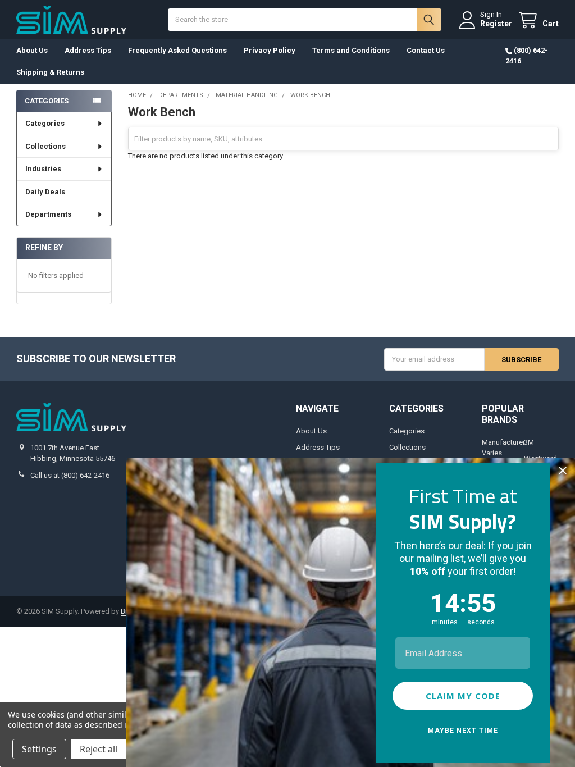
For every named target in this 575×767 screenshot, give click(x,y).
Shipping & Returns (50, 72)
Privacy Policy (269, 50)
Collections (45, 146)
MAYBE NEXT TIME (463, 730)
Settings (39, 749)
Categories (45, 123)
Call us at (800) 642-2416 (69, 475)
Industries (43, 169)
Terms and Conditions (351, 50)
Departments (48, 214)
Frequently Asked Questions (177, 50)
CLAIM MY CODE (463, 695)
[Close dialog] (563, 470)
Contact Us (426, 50)
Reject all (98, 749)
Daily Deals (45, 192)
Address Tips (88, 50)
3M (529, 442)
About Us (32, 50)
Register (496, 23)
